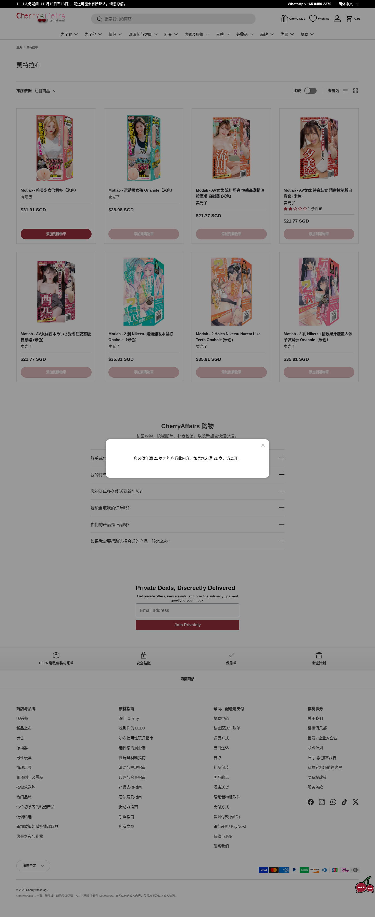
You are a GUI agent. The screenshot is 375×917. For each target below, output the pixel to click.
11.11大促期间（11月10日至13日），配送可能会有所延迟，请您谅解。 (71, 4)
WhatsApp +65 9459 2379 (309, 4)
